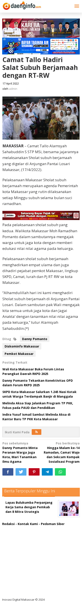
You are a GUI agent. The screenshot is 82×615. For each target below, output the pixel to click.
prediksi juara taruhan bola (26, 591)
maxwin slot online (20, 537)
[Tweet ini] (21, 472)
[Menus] (77, 6)
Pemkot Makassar (19, 354)
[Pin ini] (34, 472)
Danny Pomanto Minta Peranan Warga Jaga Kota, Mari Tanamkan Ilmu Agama (20, 452)
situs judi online (17, 564)
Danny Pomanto (34, 339)
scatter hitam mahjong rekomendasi (34, 528)
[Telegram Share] (47, 472)
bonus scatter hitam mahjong (29, 573)
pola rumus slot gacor (22, 546)
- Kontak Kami (27, 524)
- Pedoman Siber (52, 524)
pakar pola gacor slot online (27, 582)
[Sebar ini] (7, 472)
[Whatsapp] (60, 472)
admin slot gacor (18, 555)
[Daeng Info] (22, 5)
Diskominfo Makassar (22, 346)
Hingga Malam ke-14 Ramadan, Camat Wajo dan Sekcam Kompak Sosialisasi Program (62, 452)
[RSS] (36, 432)
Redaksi (8, 524)
